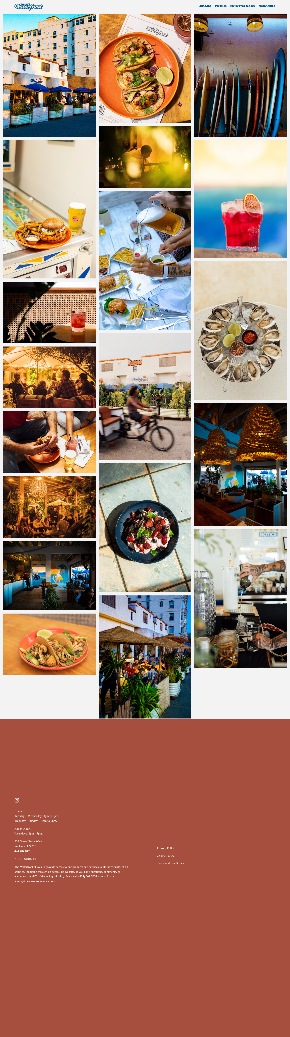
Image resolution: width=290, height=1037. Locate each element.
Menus (221, 6)
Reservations (242, 6)
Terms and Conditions (170, 863)
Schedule (267, 6)
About (205, 6)
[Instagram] (16, 800)
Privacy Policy (166, 848)
